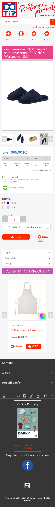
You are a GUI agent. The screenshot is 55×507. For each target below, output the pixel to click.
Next (50, 139)
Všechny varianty (16, 187)
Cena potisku (10, 258)
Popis (7, 252)
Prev (4, 139)
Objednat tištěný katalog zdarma (27, 446)
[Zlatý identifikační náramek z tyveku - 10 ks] (33, 299)
